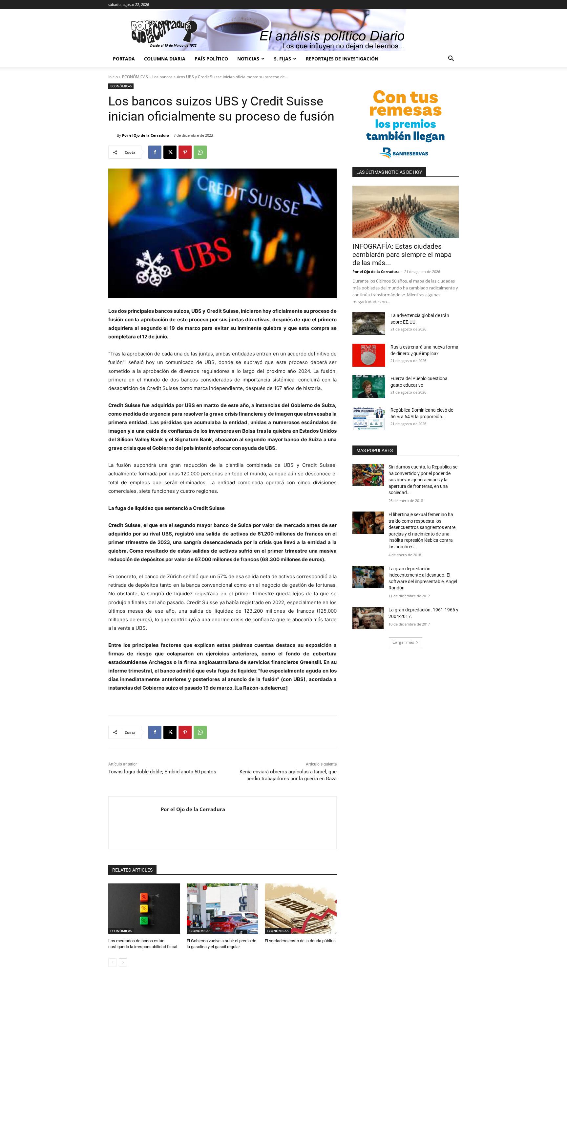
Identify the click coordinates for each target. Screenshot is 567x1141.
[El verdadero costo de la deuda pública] (301, 908)
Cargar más (403, 642)
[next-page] (123, 962)
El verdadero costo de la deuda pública (300, 940)
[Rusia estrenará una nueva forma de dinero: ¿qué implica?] (368, 355)
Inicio (113, 77)
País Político (211, 59)
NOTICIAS (248, 59)
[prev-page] (112, 962)
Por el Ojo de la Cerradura (145, 135)
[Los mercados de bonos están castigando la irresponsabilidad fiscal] (144, 908)
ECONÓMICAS (135, 77)
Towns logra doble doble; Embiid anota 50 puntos (162, 772)
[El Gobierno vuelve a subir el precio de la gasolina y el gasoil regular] (223, 908)
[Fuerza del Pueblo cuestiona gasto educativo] (368, 386)
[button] (451, 59)
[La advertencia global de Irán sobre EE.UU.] (368, 323)
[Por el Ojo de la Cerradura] (112, 135)
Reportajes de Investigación (342, 59)
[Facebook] (154, 152)
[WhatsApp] (200, 152)
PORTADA (124, 59)
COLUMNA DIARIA (164, 59)
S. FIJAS (282, 59)
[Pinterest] (185, 152)
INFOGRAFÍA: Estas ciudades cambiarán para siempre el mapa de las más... (402, 254)
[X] (170, 152)
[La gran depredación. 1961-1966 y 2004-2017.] (368, 618)
